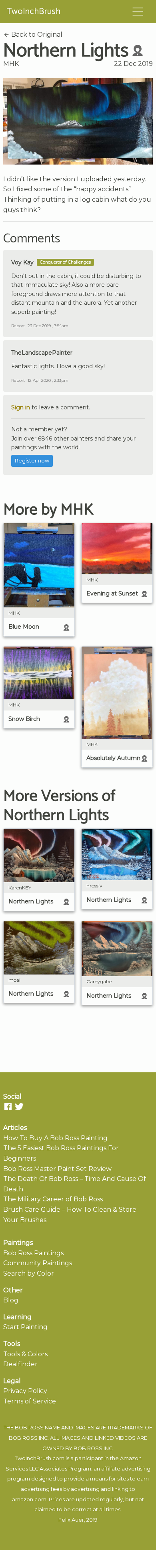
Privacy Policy (25, 1391)
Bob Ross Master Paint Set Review (57, 1169)
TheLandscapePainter (41, 352)
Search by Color (28, 1273)
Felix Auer (71, 1520)
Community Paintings (37, 1263)
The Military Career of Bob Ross (53, 1199)
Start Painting (25, 1327)
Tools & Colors (25, 1354)
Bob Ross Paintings (33, 1253)
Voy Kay (22, 262)
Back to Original (36, 34)
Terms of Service (29, 1401)
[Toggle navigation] (138, 11)
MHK (11, 63)
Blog (10, 1300)
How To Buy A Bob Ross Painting (55, 1138)
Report (18, 325)
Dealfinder (20, 1364)
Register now (32, 461)
